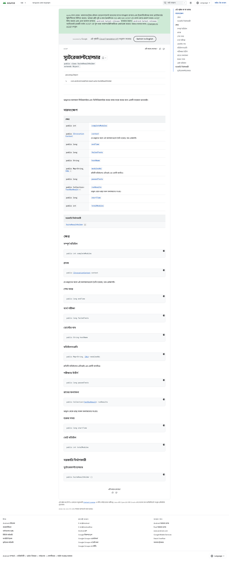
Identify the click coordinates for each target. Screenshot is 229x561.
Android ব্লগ (82, 531)
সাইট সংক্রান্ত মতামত (64, 556)
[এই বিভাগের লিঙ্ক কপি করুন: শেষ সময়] (76, 289)
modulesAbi (97, 168)
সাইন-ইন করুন (220, 3)
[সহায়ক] (160, 49)
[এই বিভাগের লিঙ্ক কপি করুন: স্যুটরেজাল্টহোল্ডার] (85, 467)
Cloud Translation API (109, 39)
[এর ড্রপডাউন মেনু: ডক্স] (26, 3)
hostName (96, 160)
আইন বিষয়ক (31, 556)
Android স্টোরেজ (9, 523)
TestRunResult (71, 189)
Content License (89, 502)
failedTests (97, 152)
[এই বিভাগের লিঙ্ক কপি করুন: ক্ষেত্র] (72, 236)
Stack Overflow (159, 538)
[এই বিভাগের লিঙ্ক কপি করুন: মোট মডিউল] (79, 437)
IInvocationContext (81, 273)
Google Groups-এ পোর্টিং (87, 546)
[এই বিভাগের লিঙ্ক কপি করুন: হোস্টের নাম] (78, 327)
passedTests (97, 179)
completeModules (99, 126)
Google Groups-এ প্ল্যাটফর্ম (88, 538)
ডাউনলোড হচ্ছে (8, 531)
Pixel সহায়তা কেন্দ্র (160, 527)
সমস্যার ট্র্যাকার (159, 542)
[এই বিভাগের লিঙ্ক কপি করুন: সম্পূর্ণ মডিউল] (80, 244)
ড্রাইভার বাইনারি (8, 542)
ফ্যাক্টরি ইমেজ (7, 538)
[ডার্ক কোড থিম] (163, 250)
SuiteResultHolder (74, 224)
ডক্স (22, 3)
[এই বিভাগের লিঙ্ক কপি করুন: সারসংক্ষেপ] (80, 110)
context (95, 134)
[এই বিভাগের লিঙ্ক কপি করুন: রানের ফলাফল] (82, 392)
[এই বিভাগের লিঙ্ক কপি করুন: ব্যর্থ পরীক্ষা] (78, 308)
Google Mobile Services (162, 535)
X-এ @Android (83, 523)
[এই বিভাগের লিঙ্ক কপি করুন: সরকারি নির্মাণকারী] (89, 460)
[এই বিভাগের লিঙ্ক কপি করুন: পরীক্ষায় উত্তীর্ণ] (81, 373)
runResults (96, 187)
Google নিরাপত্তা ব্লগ (85, 535)
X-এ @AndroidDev (85, 527)
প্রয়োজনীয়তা (7, 527)
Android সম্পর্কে (9, 556)
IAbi (67, 171)
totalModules (98, 206)
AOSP (66, 49)
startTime (96, 198)
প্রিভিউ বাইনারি (8, 535)
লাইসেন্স (42, 556)
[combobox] (175, 3)
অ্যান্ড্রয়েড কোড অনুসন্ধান (41, 3)
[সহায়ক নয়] (163, 49)
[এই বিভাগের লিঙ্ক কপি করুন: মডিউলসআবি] (80, 347)
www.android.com (161, 531)
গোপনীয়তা (51, 556)
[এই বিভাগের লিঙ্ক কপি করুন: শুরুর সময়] (77, 418)
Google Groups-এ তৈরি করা (88, 542)
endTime (95, 144)
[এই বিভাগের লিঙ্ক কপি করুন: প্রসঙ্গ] (71, 263)
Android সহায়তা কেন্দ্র (161, 523)
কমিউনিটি (20, 556)
